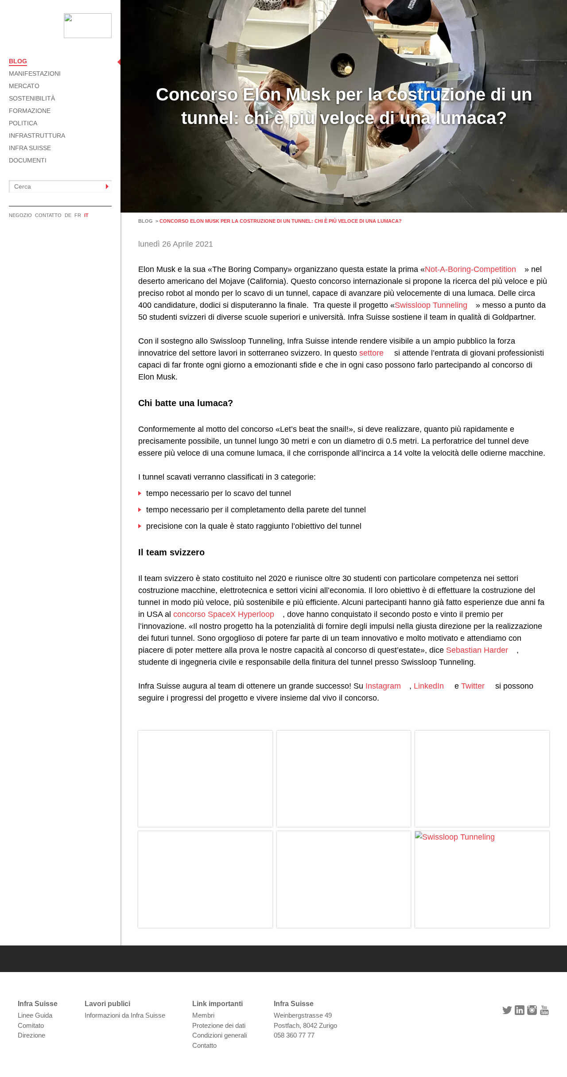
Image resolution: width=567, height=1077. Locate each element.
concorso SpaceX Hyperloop (223, 614)
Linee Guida (35, 1015)
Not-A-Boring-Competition (470, 269)
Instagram (383, 686)
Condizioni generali (219, 1035)
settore (371, 353)
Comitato (31, 1025)
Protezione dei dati (218, 1025)
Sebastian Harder (477, 650)
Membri (203, 1015)
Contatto (48, 215)
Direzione (31, 1035)
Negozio (20, 215)
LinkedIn (429, 686)
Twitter (473, 686)
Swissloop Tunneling (431, 305)
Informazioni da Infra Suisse (125, 1015)
